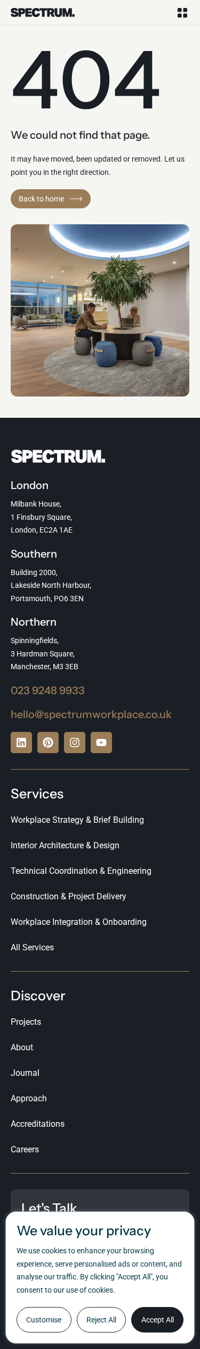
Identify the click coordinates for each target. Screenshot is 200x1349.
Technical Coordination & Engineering (81, 871)
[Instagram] (74, 742)
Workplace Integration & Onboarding (79, 922)
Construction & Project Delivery (68, 896)
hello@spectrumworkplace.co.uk (91, 714)
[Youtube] (101, 742)
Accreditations (38, 1124)
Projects (26, 1022)
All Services (32, 947)
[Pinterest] (48, 742)
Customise (43, 1320)
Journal (25, 1073)
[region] (100, 1277)
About (22, 1047)
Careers (25, 1149)
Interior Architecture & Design (65, 845)
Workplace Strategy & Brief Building (77, 820)
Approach (29, 1098)
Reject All (101, 1320)
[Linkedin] (21, 742)
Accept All (157, 1320)
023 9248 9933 (48, 690)
